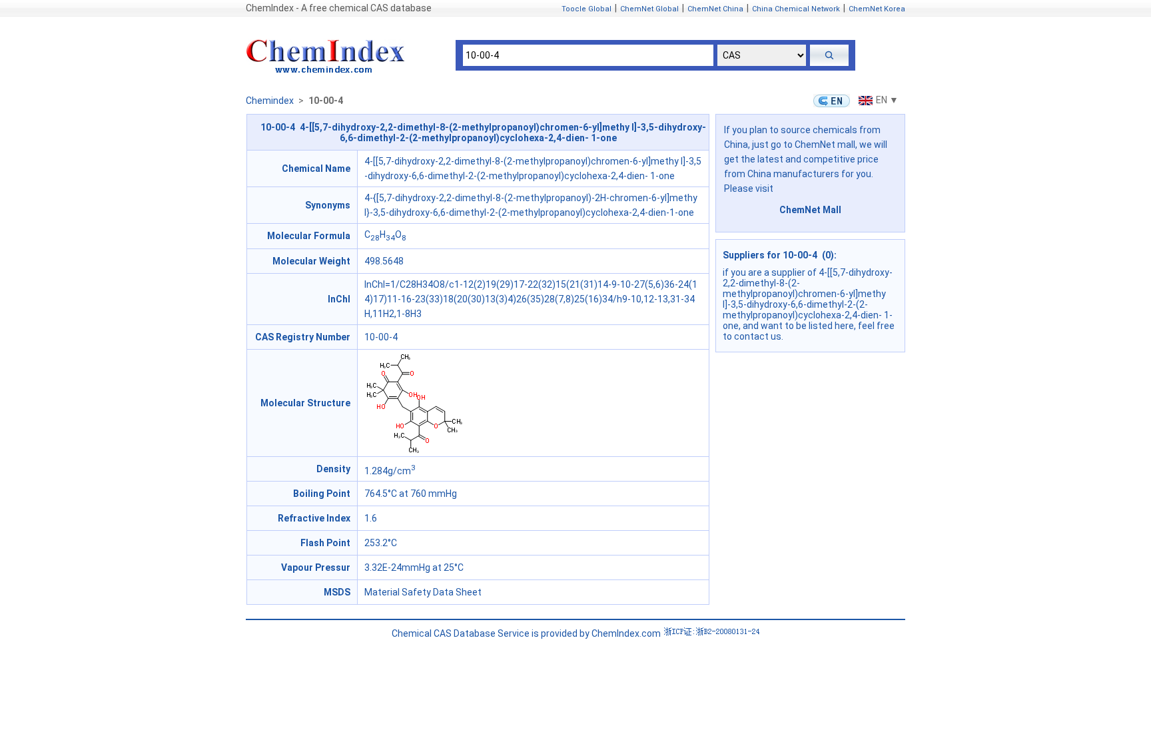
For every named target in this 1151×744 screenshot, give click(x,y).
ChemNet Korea (877, 9)
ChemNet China (715, 9)
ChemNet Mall (810, 209)
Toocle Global (586, 9)
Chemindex (270, 100)
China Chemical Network (796, 9)
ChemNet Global (649, 9)
